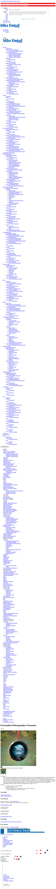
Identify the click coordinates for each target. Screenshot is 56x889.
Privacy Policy (6, 877)
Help (5, 12)
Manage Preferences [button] (25, 18)
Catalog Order (6, 8)
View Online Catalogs (8, 843)
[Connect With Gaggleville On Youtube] (40, 854)
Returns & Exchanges (8, 840)
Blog (4, 846)
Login (7, 32)
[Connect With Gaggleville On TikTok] (45, 853)
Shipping (5, 839)
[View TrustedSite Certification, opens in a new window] (6, 886)
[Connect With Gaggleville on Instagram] (36, 854)
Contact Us (5, 836)
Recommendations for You (6, 804)
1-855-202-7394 (6, 22)
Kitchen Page (9, 48)
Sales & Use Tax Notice (8, 878)
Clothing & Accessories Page (12, 318)
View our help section (5, 794)
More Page (8, 436)
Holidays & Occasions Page (12, 188)
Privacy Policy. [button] (19, 14)
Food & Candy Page (10, 265)
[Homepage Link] (10, 27)
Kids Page (8, 281)
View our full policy (14, 801)
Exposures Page (9, 387)
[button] (33, 18)
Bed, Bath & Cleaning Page (12, 129)
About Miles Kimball (7, 844)
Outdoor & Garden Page (11, 155)
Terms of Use (6, 875)
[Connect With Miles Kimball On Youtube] (40, 851)
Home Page (8, 96)
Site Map (5, 879)
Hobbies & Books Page (11, 373)
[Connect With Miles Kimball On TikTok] (47, 851)
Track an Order (6, 20)
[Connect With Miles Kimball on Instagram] (36, 851)
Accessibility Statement (6, 1)
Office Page (8, 303)
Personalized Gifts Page (11, 233)
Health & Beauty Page (11, 347)
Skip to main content (15, 1)
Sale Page (8, 397)
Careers (5, 845)
